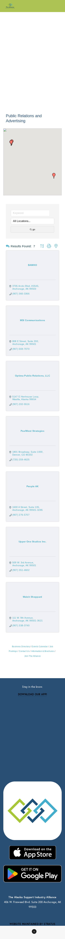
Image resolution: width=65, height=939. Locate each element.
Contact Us (24, 651)
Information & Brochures (42, 651)
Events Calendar (40, 646)
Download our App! (32, 694)
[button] (54, 176)
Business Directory (21, 646)
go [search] (33, 229)
